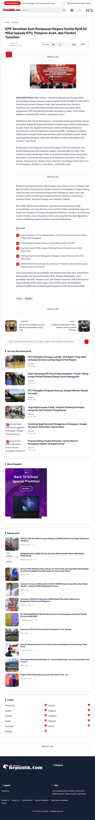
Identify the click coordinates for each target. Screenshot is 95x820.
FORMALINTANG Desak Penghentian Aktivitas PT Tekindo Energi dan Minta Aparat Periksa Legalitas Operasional (54, 265)
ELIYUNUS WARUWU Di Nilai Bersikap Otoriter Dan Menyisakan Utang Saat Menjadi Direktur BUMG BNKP (53, 615)
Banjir (25, 721)
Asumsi (25, 715)
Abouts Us (5, 800)
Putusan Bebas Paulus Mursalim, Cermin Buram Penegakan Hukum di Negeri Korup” (53, 442)
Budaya (26, 731)
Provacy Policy (27, 800)
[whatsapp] (9, 79)
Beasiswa (25, 726)
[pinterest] (9, 85)
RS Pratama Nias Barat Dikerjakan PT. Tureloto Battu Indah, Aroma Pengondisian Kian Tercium (54, 660)
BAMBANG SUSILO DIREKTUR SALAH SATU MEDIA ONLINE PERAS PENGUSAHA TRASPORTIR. (52, 554)
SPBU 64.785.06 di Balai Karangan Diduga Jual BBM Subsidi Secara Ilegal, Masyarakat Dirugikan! (54, 539)
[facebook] (9, 60)
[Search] (64, 10)
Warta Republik (42, 811)
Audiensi (68, 715)
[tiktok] (88, 802)
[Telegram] (9, 73)
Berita (19, 299)
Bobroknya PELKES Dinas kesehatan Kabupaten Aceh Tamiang (45, 629)
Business (5, 791)
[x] (9, 67)
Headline (15, 22)
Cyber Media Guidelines (59, 800)
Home (7, 22)
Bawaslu (68, 721)
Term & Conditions (42, 800)
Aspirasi (68, 710)
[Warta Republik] (11, 10)
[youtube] (92, 802)
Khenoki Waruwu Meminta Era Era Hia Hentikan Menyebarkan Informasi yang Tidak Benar (53, 645)
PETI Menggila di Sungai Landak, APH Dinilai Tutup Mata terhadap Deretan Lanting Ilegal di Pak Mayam (57, 358)
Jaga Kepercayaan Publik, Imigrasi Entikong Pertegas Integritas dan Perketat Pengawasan (51, 249)
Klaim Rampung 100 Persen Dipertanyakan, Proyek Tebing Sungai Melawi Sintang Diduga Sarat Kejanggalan (53, 236)
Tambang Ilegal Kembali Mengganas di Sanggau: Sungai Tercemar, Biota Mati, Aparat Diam (52, 257)
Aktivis (68, 705)
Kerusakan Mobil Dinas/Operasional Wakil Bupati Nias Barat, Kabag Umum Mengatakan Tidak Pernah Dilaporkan (50, 600)
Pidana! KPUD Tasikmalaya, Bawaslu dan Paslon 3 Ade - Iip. (44, 674)
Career (4, 803)
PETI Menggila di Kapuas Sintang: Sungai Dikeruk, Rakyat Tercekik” (48, 243)
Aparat (25, 710)
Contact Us (16, 800)
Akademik (25, 705)
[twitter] (81, 802)
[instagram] (85, 802)
